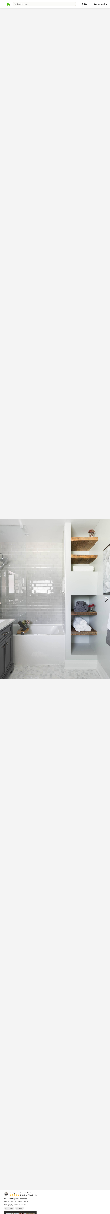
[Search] (15, 4)
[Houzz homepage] (8, 4)
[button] (4, 4)
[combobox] (44, 4)
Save (62, 1186)
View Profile (32, 1195)
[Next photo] (106, 599)
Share (51, 1186)
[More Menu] (106, 1186)
